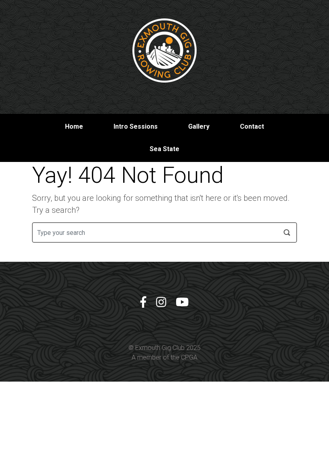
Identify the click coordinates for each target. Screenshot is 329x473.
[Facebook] (143, 302)
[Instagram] (161, 302)
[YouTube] (182, 302)
